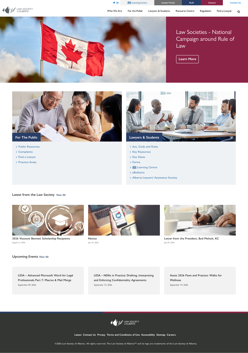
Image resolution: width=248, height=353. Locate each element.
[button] (239, 12)
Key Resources (141, 151)
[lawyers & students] (181, 116)
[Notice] (124, 220)
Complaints (25, 151)
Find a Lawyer (27, 157)
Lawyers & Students (144, 137)
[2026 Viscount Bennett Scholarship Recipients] (48, 220)
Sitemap (160, 334)
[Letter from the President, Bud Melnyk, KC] (200, 220)
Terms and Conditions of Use (123, 334)
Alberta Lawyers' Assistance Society (154, 177)
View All (60, 195)
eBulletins (138, 172)
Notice (92, 238)
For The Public (26, 137)
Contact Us (89, 334)
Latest (78, 334)
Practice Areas (27, 162)
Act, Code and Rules (145, 146)
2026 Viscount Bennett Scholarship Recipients (41, 238)
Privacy (101, 334)
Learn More (187, 58)
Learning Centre (147, 167)
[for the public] (67, 116)
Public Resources (29, 146)
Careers (171, 334)
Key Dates (138, 157)
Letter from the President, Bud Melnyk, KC (191, 238)
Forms (136, 162)
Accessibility (148, 334)
